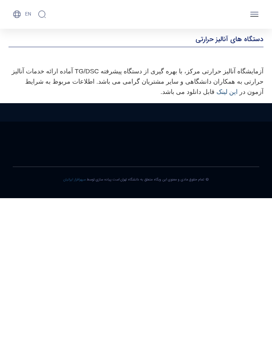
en (28, 14)
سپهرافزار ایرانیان (74, 180)
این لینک (227, 91)
